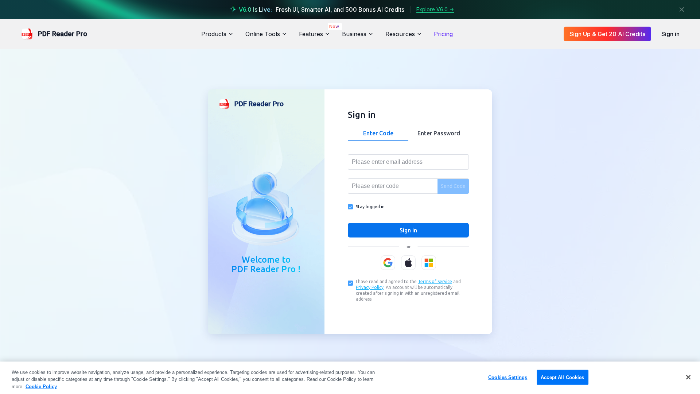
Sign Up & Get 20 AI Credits (607, 34)
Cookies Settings (507, 377)
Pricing (443, 34)
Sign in (670, 34)
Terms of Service (435, 281)
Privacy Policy (370, 287)
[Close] (681, 9)
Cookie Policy (41, 386)
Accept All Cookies (562, 377)
